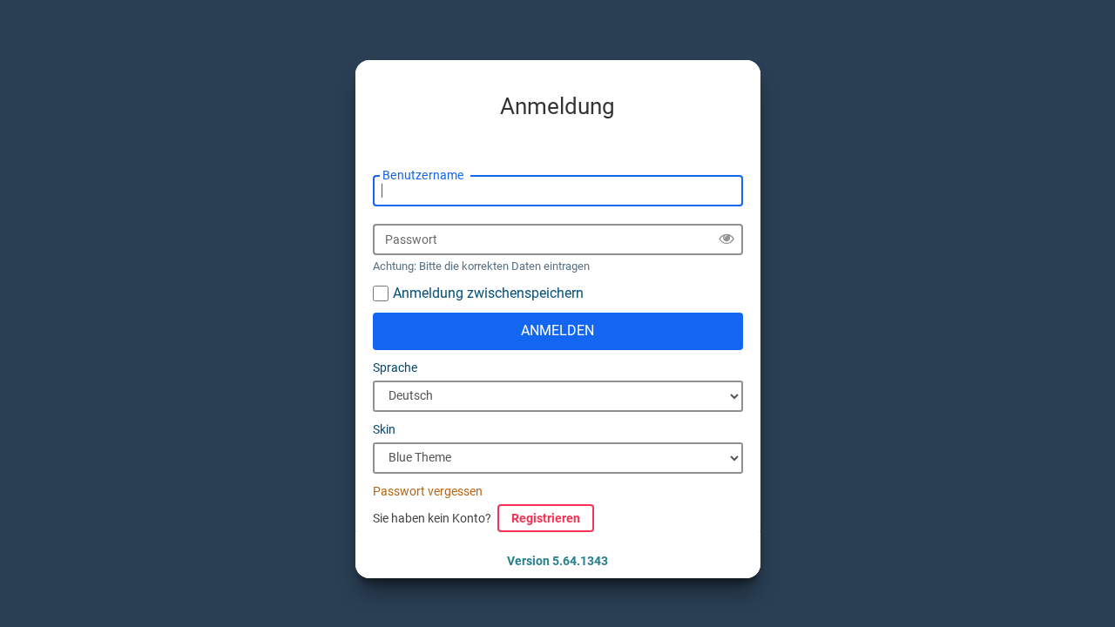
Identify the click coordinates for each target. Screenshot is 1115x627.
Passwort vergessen (428, 491)
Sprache (395, 367)
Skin (384, 429)
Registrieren (545, 518)
